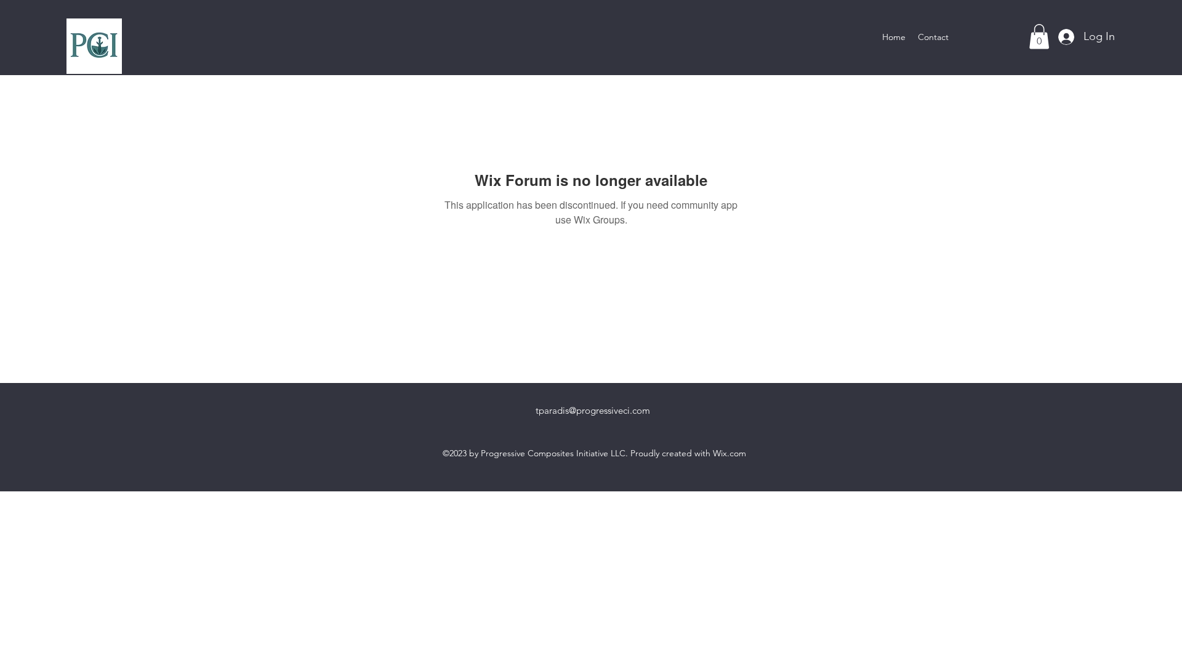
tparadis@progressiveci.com (593, 410)
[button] (1039, 36)
